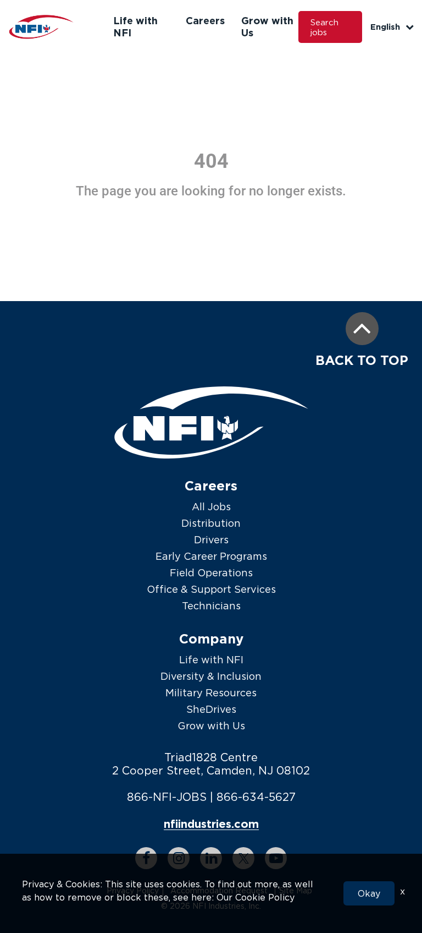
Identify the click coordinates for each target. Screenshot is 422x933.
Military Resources (211, 693)
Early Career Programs (211, 556)
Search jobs (324, 27)
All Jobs (211, 506)
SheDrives (211, 709)
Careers (205, 20)
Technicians (211, 606)
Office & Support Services (211, 589)
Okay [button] (369, 893)
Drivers (211, 539)
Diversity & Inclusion (211, 676)
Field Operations (211, 573)
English (385, 26)
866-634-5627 (256, 797)
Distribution (211, 523)
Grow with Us (211, 726)
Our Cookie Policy (255, 897)
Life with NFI (211, 659)
